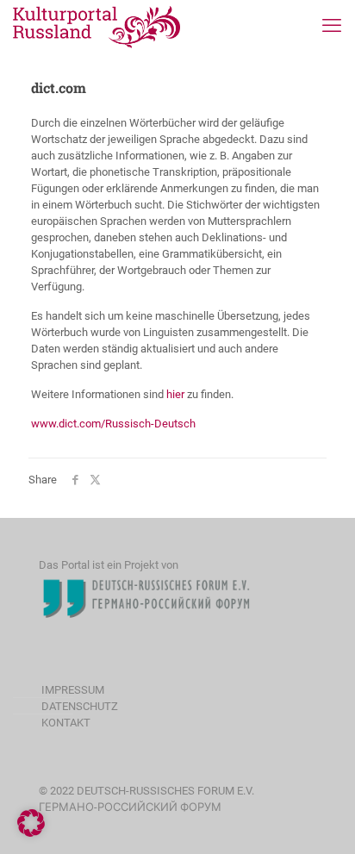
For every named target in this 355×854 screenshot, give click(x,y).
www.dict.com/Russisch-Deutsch (113, 423)
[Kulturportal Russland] (97, 25)
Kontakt (65, 722)
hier (175, 394)
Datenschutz (79, 706)
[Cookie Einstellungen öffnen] (31, 832)
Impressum (72, 689)
